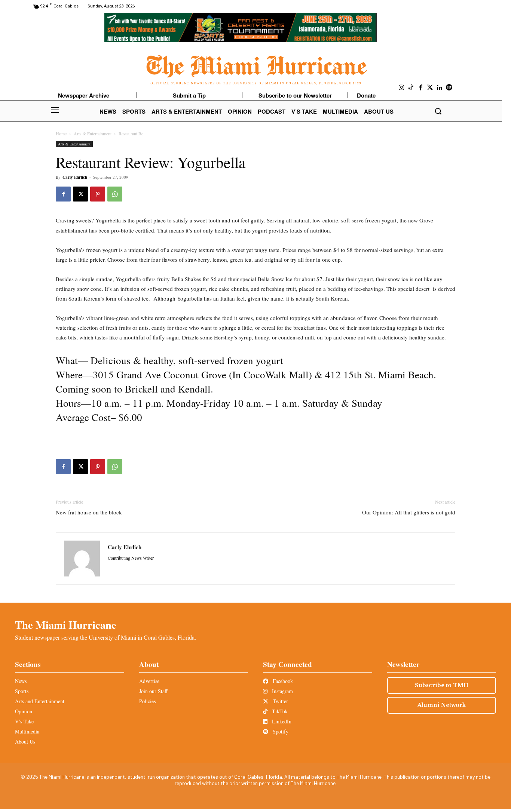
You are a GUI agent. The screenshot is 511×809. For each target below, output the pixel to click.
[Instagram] (402, 88)
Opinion (23, 711)
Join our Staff (153, 691)
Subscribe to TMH (441, 685)
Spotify (279, 731)
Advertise (149, 681)
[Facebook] (421, 88)
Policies (147, 701)
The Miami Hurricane (65, 625)
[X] (80, 194)
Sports (21, 691)
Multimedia (27, 731)
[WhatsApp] (114, 194)
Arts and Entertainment (39, 701)
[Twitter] (430, 88)
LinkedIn (280, 721)
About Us (25, 741)
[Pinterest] (97, 194)
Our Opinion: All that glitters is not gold (408, 512)
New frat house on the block (89, 512)
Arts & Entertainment (92, 133)
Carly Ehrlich (74, 177)
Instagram (281, 691)
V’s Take (24, 721)
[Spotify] (449, 88)
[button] (438, 111)
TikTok (279, 711)
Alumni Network (441, 705)
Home (61, 133)
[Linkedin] (440, 88)
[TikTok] (411, 88)
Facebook (282, 681)
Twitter (279, 701)
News (21, 681)
